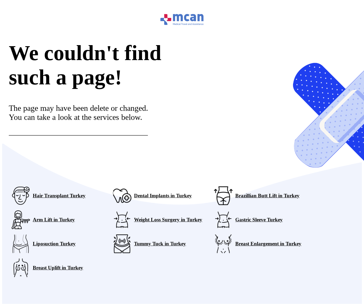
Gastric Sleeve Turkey (259, 219)
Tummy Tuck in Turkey (160, 243)
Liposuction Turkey (54, 243)
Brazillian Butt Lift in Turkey (267, 195)
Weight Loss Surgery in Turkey (168, 219)
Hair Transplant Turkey (59, 195)
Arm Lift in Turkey (54, 219)
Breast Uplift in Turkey (58, 267)
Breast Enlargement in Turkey (268, 243)
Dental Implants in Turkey (163, 195)
